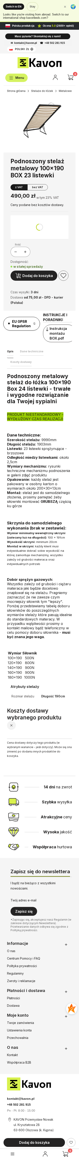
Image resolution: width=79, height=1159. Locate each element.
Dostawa (13, 1005)
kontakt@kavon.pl (25, 43)
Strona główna (16, 91)
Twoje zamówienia (20, 1023)
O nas (11, 951)
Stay (32, 6)
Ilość (18, 244)
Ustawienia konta (19, 1030)
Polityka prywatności (22, 966)
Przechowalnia (17, 1038)
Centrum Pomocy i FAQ (23, 958)
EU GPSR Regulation (21, 323)
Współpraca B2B (19, 1062)
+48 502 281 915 (55, 43)
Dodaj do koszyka (37, 275)
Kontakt (12, 1055)
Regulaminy (15, 973)
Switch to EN (14, 6)
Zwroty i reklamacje (21, 981)
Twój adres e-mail (23, 900)
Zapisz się (23, 911)
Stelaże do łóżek (42, 91)
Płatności (13, 998)
